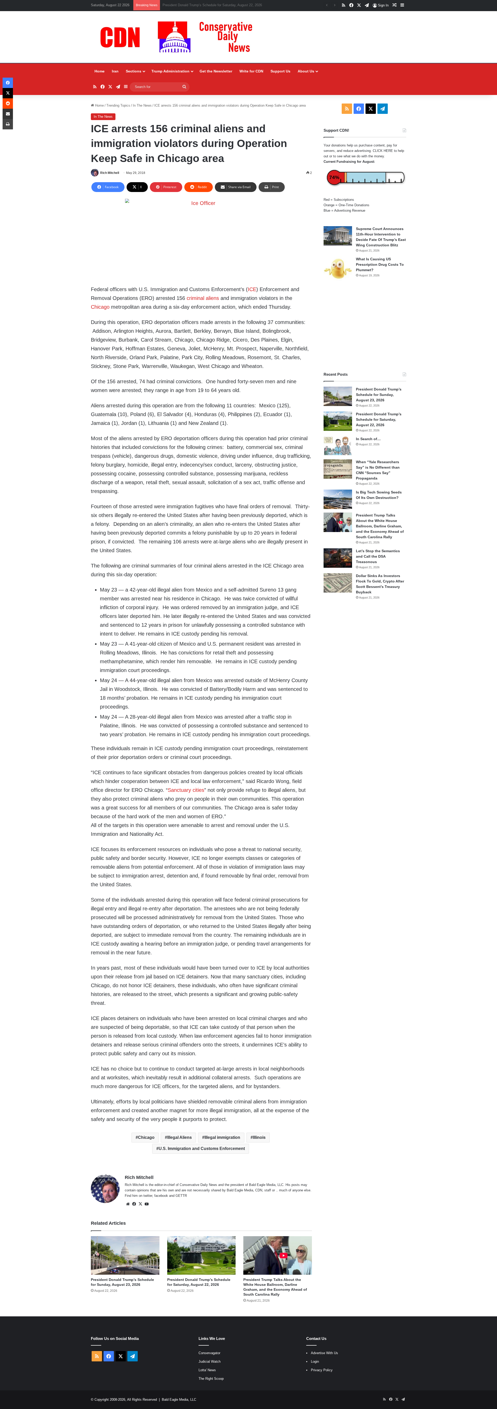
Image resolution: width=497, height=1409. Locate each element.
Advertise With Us (324, 1353)
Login (315, 1361)
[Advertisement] (365, 326)
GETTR (181, 1196)
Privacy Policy (322, 1370)
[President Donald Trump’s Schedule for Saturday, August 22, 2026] (201, 1255)
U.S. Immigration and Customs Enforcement (202, 1148)
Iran (115, 71)
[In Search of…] (338, 446)
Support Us (280, 71)
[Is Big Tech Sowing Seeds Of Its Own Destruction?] (338, 499)
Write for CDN (251, 71)
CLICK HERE (383, 151)
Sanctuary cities (186, 790)
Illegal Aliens (179, 1137)
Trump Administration (170, 71)
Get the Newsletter (216, 71)
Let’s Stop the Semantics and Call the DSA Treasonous (378, 556)
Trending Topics (118, 105)
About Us (306, 71)
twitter (147, 1196)
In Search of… (368, 439)
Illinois (259, 1137)
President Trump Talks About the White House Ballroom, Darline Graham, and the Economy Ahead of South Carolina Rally (380, 526)
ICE (252, 289)
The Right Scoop (211, 1379)
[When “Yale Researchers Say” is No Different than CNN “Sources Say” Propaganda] (338, 469)
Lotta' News (207, 1370)
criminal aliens (203, 298)
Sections (133, 71)
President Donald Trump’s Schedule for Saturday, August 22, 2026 (378, 419)
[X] (140, 1204)
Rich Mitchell (109, 173)
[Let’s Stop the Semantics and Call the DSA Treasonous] (338, 558)
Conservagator (209, 1353)
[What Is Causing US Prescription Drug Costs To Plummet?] (338, 268)
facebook (161, 1196)
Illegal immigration (222, 1137)
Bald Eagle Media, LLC (179, 1399)
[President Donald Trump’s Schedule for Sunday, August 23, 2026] (125, 1255)
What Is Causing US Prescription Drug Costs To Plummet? (380, 264)
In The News (142, 105)
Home (99, 71)
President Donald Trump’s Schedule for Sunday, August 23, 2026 (378, 394)
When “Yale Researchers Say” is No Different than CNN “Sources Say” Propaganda (225, 5)
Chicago (100, 307)
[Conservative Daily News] (179, 37)
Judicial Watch (210, 1361)
